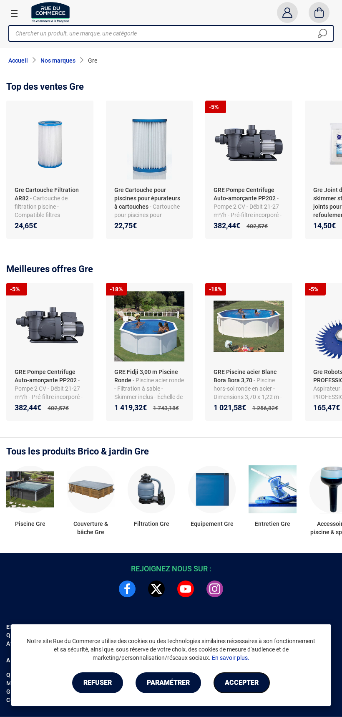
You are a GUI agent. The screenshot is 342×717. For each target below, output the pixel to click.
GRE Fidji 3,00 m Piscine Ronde (146, 376)
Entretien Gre (272, 523)
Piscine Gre (30, 523)
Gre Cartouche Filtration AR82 (47, 194)
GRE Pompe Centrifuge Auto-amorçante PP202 (245, 194)
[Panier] (319, 12)
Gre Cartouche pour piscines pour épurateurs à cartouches (147, 198)
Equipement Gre (212, 523)
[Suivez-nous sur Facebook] (127, 589)
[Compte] (287, 12)
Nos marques (57, 60)
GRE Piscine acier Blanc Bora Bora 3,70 (245, 376)
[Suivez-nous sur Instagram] (214, 589)
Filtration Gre (151, 523)
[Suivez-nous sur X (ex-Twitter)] (156, 589)
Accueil (18, 60)
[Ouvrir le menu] (14, 13)
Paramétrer (168, 683)
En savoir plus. (230, 657)
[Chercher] (322, 33)
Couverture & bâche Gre (90, 527)
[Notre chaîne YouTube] (185, 589)
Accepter (242, 683)
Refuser (97, 683)
